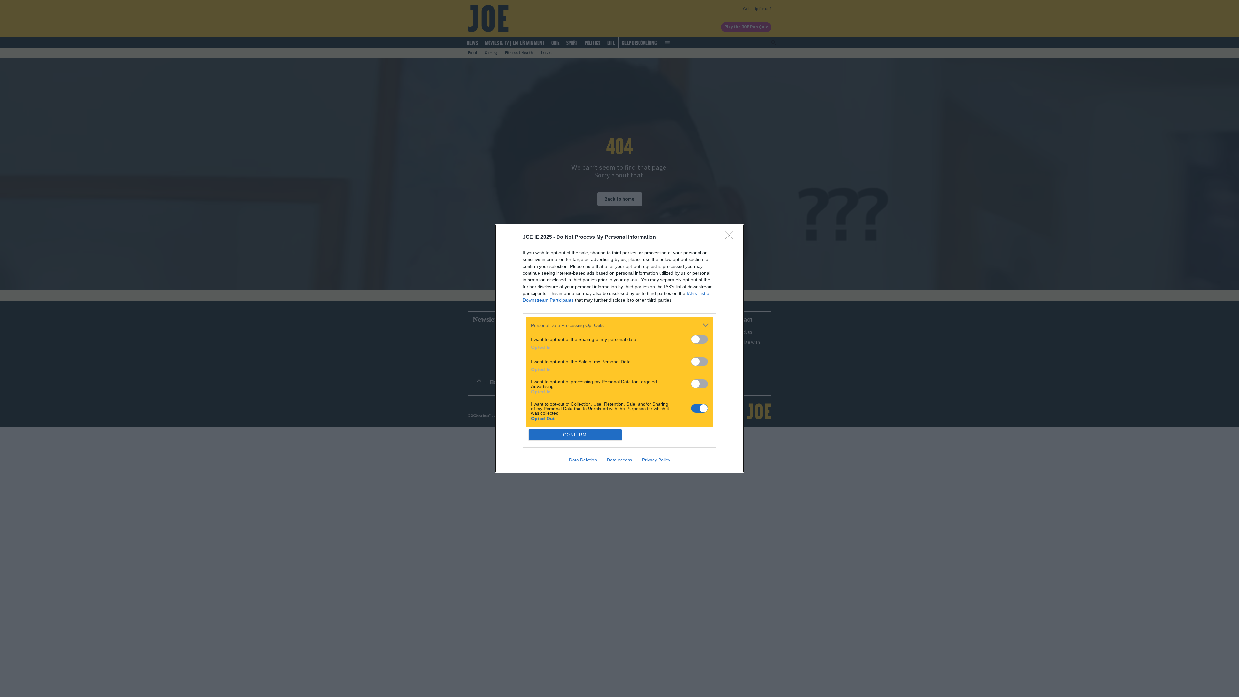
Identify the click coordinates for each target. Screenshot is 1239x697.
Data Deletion (583, 459)
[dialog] (619, 348)
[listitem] (619, 325)
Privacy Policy (656, 459)
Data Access (619, 459)
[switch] (699, 339)
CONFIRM (575, 434)
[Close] (731, 237)
